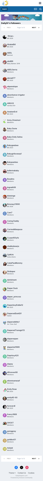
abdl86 (10, 61)
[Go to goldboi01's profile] (5, 440)
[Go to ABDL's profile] (5, 54)
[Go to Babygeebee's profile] (5, 146)
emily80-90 (12, 397)
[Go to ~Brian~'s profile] (5, 37)
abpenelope (12, 86)
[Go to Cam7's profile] (5, 214)
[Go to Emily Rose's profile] (5, 390)
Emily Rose (12, 389)
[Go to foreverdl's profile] (5, 407)
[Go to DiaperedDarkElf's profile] (5, 314)
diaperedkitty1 (13, 322)
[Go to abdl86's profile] (5, 62)
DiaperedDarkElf (14, 313)
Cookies (31, 473)
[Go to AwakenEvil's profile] (5, 113)
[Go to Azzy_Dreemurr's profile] (5, 121)
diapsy (10, 364)
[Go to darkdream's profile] (5, 281)
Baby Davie (12, 128)
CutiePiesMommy (14, 263)
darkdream (12, 280)
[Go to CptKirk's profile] (5, 256)
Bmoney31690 (13, 204)
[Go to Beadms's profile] (5, 180)
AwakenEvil (12, 112)
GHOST (10, 423)
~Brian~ (10, 36)
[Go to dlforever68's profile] (5, 373)
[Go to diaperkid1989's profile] (5, 348)
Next (34, 27)
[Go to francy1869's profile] (5, 415)
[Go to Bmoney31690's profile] (5, 205)
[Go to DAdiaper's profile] (5, 272)
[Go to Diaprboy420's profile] (5, 356)
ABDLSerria (12, 70)
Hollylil (10, 448)
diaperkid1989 (13, 347)
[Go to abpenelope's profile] (5, 87)
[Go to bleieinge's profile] (5, 197)
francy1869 (12, 414)
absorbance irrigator (16, 95)
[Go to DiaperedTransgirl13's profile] (5, 331)
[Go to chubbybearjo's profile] (5, 247)
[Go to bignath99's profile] (5, 188)
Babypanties (12, 162)
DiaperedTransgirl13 (16, 330)
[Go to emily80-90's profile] (5, 398)
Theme (12, 473)
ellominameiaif (13, 381)
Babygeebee (12, 145)
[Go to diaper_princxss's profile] (5, 298)
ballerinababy (13, 170)
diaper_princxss (14, 296)
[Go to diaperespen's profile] (5, 340)
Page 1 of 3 (21, 27)
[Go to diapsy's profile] (5, 365)
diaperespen (12, 339)
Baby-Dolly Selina (14, 137)
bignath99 (11, 187)
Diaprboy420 (13, 355)
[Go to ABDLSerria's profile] (5, 71)
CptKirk (10, 254)
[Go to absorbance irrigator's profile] (5, 96)
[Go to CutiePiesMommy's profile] (5, 264)
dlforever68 (12, 372)
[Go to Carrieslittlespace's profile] (5, 230)
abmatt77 (11, 78)
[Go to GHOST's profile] (5, 424)
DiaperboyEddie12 (15, 305)
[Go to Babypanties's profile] (5, 163)
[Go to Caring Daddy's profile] (5, 222)
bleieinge (11, 196)
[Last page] (38, 27)
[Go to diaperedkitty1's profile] (5, 323)
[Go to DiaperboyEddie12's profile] (5, 306)
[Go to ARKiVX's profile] (5, 104)
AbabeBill (11, 44)
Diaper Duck (12, 288)
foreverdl (11, 406)
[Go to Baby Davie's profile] (5, 129)
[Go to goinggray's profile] (5, 432)
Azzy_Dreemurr (14, 120)
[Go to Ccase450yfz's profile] (5, 239)
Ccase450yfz (13, 238)
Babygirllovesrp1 (14, 154)
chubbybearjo (13, 246)
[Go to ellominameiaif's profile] (5, 382)
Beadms (10, 179)
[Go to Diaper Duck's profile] (5, 289)
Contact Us (22, 473)
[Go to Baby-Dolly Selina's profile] (5, 138)
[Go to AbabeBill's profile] (5, 45)
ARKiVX (10, 103)
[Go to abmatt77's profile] (5, 79)
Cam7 (9, 212)
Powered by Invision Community (21, 478)
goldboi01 (11, 439)
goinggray (11, 431)
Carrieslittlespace (14, 229)
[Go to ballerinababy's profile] (5, 171)
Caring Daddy (13, 221)
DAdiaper (11, 271)
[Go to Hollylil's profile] (5, 449)
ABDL (9, 53)
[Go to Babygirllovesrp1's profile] (5, 155)
